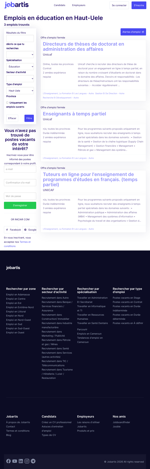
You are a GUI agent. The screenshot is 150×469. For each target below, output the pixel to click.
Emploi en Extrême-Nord (20, 307)
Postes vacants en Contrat (127, 301)
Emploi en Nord (14, 315)
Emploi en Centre (15, 298)
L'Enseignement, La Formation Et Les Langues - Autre (68, 93)
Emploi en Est (13, 303)
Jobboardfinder (121, 422)
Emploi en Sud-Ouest (18, 328)
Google (32, 229)
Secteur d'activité (16, 72)
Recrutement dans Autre (55, 297)
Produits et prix (85, 430)
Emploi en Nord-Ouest (18, 319)
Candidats (59, 5)
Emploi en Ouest (15, 332)
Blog (8, 435)
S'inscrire (139, 5)
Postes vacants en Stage (126, 297)
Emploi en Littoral (16, 311)
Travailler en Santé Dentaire (92, 323)
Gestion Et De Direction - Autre (109, 93)
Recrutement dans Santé (55, 348)
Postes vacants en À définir (128, 323)
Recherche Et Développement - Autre (61, 97)
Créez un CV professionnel (56, 422)
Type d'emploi (14, 84)
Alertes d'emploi (131, 31)
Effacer (12, 118)
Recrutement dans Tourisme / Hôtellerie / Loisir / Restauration (57, 374)
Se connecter (119, 5)
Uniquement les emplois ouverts (16, 104)
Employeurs (78, 5)
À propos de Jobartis (18, 422)
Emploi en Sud (14, 324)
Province (11, 96)
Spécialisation (14, 60)
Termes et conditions (17, 430)
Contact (10, 426)
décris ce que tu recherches (15, 46)
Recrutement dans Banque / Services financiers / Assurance (57, 306)
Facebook (14, 229)
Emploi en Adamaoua (18, 294)
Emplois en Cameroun (89, 333)
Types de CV (49, 435)
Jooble (116, 426)
